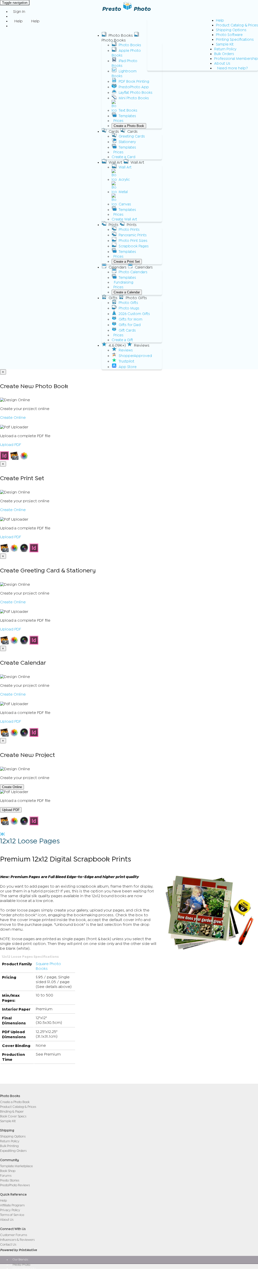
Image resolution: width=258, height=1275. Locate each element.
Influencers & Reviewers (17, 1239)
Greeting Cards (132, 136)
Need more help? (232, 68)
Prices (118, 121)
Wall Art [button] (115, 162)
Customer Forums (13, 1235)
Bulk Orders (224, 54)
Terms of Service (12, 1214)
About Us (222, 63)
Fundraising (123, 282)
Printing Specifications (235, 39)
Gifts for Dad (130, 325)
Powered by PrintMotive (18, 1250)
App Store (128, 367)
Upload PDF (10, 445)
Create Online (13, 418)
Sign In (19, 12)
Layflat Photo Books (135, 93)
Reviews (126, 350)
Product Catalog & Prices (237, 25)
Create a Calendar (127, 292)
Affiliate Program (12, 1205)
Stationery (127, 142)
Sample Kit (225, 44)
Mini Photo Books (134, 98)
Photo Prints (129, 230)
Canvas (125, 204)
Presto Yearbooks (24, 1268)
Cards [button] (114, 131)
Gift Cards (127, 330)
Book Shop (7, 1170)
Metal (123, 192)
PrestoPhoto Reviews (15, 1185)
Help (220, 20)
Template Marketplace (16, 1166)
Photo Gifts (128, 303)
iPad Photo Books (124, 63)
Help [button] (18, 21)
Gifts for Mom (130, 319)
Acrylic (124, 179)
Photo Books (130, 45)
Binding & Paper (12, 1111)
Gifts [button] (113, 298)
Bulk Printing (9, 1146)
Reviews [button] (141, 345)
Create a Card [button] (123, 157)
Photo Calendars (133, 272)
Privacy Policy (10, 1210)
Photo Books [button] (121, 35)
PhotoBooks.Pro (23, 1271)
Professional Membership (236, 59)
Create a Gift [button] (122, 340)
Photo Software (229, 35)
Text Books (128, 110)
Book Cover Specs (13, 1116)
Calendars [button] (117, 267)
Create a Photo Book (129, 126)
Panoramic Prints (133, 235)
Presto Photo (21, 1264)
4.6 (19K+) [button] (117, 345)
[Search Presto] (13, 26)
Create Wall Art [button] (124, 219)
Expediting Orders (13, 1150)
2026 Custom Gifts (134, 314)
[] (2, 834)
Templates (127, 116)
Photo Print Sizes (133, 241)
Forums (5, 1175)
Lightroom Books (124, 73)
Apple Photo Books (126, 53)
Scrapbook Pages (134, 246)
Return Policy (225, 49)
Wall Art (125, 167)
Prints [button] (113, 225)
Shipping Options (231, 30)
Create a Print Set (127, 261)
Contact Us (8, 1244)
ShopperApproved (135, 356)
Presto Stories (9, 1180)
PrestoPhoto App (134, 87)
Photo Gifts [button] (136, 298)
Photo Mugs (129, 308)
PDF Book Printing (134, 81)
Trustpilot (126, 361)
